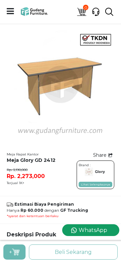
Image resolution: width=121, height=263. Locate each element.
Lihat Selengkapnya (95, 184)
